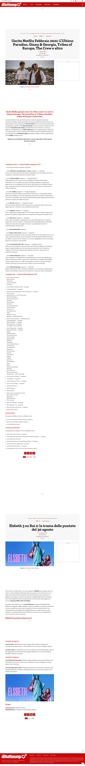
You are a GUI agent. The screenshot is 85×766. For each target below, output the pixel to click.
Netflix (27, 33)
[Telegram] (76, 1)
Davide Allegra (43, 51)
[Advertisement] (42, 18)
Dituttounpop (23, 33)
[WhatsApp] (80, 1)
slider (34, 457)
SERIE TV (41, 36)
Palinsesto (48, 36)
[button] (83, 4)
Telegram (28, 87)
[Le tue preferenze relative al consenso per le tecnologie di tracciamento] (83, 764)
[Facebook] (71, 1)
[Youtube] (82, 1)
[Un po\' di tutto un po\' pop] (11, 4)
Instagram (36, 87)
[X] (78, 1)
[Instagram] (73, 1)
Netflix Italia (29, 457)
